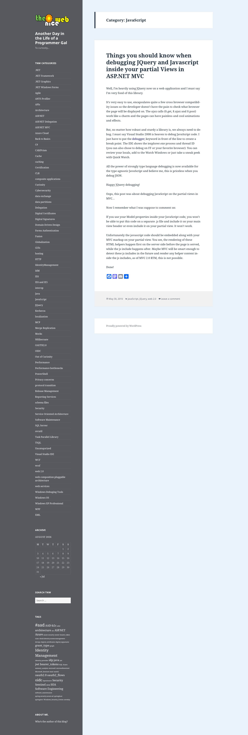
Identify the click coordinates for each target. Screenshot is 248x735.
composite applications (47, 179)
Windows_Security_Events (53, 700)
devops (37, 642)
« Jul (42, 576)
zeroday (67, 700)
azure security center (51, 635)
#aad (40, 625)
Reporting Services (45, 396)
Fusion (38, 236)
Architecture (42, 110)
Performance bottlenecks (49, 368)
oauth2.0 (41, 675)
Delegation (41, 207)
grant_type (42, 645)
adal (58, 626)
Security (39, 408)
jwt (61, 660)
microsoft (52, 668)
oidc (38, 680)
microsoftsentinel (62, 668)
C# (36, 144)
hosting (39, 253)
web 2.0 (39, 471)
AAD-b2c (50, 625)
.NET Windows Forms (47, 87)
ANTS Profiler (42, 98)
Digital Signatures (45, 219)
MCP (37, 322)
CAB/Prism (41, 150)
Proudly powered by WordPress (123, 325)
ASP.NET (39, 116)
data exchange (43, 196)
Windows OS (42, 497)
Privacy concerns (44, 379)
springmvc (39, 700)
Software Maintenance (47, 419)
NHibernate (41, 339)
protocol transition (45, 385)
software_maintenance (43, 693)
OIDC (38, 351)
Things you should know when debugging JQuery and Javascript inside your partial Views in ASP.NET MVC (152, 65)
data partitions (43, 201)
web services (42, 486)
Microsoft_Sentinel (42, 672)
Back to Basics (42, 138)
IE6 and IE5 (41, 282)
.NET (37, 70)
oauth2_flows (56, 675)
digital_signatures (62, 642)
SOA (53, 684)
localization (41, 316)
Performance (42, 362)
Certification (42, 167)
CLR (37, 173)
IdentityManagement (46, 265)
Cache (38, 156)
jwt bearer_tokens (47, 664)
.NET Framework (44, 75)
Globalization (42, 242)
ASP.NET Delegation (46, 121)
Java (37, 293)
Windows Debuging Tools (49, 492)
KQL (61, 665)
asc (53, 631)
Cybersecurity (43, 190)
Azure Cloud (42, 133)
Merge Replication (45, 328)
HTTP (38, 259)
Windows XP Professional (49, 503)
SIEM (48, 685)
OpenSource (47, 681)
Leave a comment (170, 298)
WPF (37, 509)
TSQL (38, 442)
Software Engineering (49, 689)
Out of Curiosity (43, 356)
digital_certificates (48, 642)
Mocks (38, 333)
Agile (38, 93)
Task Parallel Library (46, 437)
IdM (37, 270)
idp (51, 660)
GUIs (37, 247)
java (56, 660)
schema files (42, 402)
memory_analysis (41, 668)
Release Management (47, 391)
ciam (37, 639)
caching (39, 161)
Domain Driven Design (47, 224)
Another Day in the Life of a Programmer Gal (51, 38)
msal (51, 672)
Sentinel (40, 684)
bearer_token (65, 635)
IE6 (37, 276)
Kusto (65, 665)
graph (52, 646)
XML (37, 514)
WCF (37, 459)
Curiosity (40, 184)
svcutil (38, 431)
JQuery (39, 305)
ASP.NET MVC (42, 127)
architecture (43, 630)
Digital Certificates (45, 213)
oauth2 (56, 672)
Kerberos (40, 310)
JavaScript (40, 299)
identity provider (41, 660)
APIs (37, 104)
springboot (58, 696)
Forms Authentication (47, 230)
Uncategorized (43, 448)
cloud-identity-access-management (52, 639)
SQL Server (41, 425)
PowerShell (41, 373)
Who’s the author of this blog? (51, 721)
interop (39, 287)
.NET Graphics (43, 81)
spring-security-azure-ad (44, 696)
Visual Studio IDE (44, 454)
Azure (39, 634)
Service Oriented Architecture (51, 414)
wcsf (37, 465)
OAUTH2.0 (40, 345)
